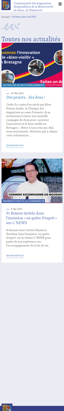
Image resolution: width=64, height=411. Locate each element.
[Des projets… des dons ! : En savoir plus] (32, 65)
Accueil (5, 17)
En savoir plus (15, 145)
